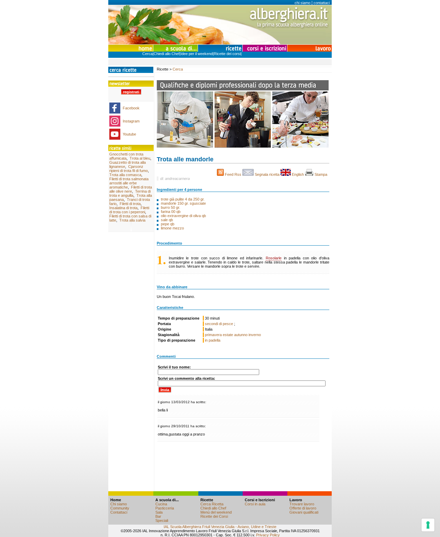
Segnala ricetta (267, 174)
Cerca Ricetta (211, 504)
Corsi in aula (255, 504)
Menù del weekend (216, 512)
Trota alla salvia (132, 220)
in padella (212, 340)
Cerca (147, 54)
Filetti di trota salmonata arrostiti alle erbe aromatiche (128, 183)
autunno (241, 335)
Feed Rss (233, 174)
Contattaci (118, 512)
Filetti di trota (130, 204)
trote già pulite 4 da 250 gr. (183, 199)
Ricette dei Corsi (214, 516)
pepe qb (167, 224)
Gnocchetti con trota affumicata (126, 156)
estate (228, 335)
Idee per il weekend (196, 54)
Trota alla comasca (125, 175)
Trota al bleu (140, 158)
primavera (213, 335)
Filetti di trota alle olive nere (130, 189)
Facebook (131, 108)
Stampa (321, 174)
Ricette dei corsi (227, 54)
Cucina (161, 504)
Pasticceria (164, 508)
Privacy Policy (268, 535)
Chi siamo (118, 504)
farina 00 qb (170, 212)
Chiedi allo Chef (166, 54)
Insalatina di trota (123, 208)
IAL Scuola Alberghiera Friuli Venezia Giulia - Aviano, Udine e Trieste (220, 527)
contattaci (322, 3)
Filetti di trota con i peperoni (129, 210)
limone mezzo (172, 228)
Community (119, 508)
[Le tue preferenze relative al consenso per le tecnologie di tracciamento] (427, 524)
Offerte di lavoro (302, 508)
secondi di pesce (219, 324)
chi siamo (302, 3)
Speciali (161, 520)
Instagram (131, 121)
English (298, 174)
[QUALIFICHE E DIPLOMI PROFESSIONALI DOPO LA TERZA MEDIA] (243, 146)
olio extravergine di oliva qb (183, 216)
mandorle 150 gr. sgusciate (183, 203)
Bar (158, 516)
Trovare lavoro (301, 504)
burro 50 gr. (170, 207)
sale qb (167, 220)
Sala (159, 512)
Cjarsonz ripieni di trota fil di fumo (128, 168)
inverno (255, 335)
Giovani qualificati (303, 512)
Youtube (129, 134)
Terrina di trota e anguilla (130, 193)
